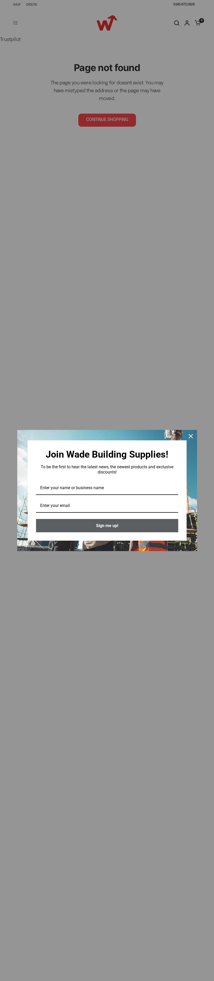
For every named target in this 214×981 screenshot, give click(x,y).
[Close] (191, 436)
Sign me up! (107, 525)
